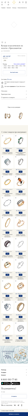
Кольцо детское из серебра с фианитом (20, 235)
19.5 (17, 67)
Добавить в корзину (14, 414)
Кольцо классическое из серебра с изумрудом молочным (20, 153)
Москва (5, 2)
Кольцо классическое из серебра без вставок (7, 215)
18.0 (5, 67)
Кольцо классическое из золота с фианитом (20, 174)
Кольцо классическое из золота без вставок (7, 277)
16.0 (13, 66)
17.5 (24, 66)
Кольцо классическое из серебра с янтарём (20, 194)
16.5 (17, 66)
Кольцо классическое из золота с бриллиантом (7, 194)
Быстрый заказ (14, 72)
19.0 (13, 67)
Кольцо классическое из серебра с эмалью (7, 174)
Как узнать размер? (19, 64)
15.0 (9, 66)
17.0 (21, 66)
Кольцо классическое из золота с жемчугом (7, 153)
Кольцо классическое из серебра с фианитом (7, 256)
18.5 (9, 67)
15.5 (5, 66)
